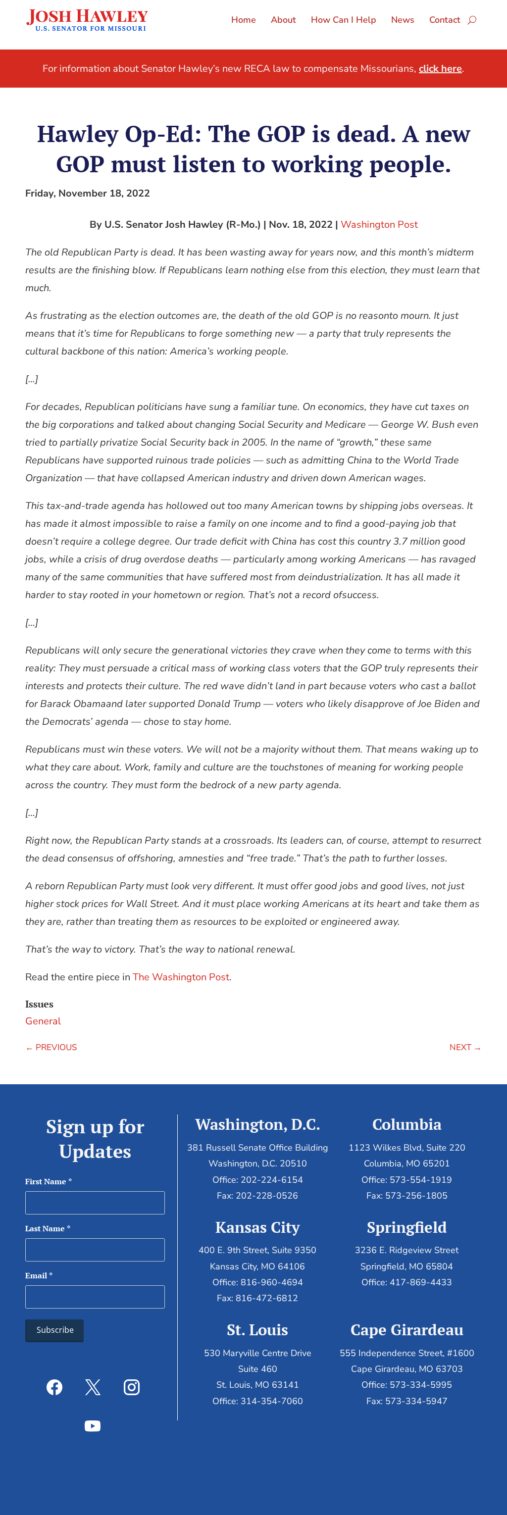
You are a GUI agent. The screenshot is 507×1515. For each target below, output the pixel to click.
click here (440, 68)
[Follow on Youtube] (92, 1426)
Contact (444, 20)
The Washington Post (181, 977)
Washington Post (379, 224)
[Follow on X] (93, 1387)
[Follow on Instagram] (132, 1387)
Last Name (47, 1228)
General (43, 1021)
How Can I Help (343, 20)
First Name (48, 1181)
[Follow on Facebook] (54, 1387)
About (283, 20)
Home (243, 20)
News (402, 20)
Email (38, 1275)
